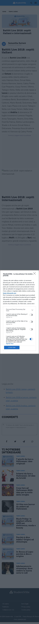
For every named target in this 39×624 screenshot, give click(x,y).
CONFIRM (12, 347)
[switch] (31, 315)
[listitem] (19, 310)
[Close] (35, 274)
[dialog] (19, 312)
